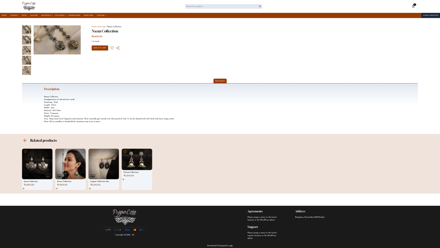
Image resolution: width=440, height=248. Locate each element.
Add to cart (100, 48)
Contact (14, 15)
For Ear (100, 15)
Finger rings (74, 15)
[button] (84, 29)
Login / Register (430, 15)
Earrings (102, 27)
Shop (4, 15)
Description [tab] (220, 81)
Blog (24, 15)
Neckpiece (46, 15)
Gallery (34, 15)
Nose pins (88, 15)
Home (94, 27)
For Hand (59, 15)
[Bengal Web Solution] (231, 246)
